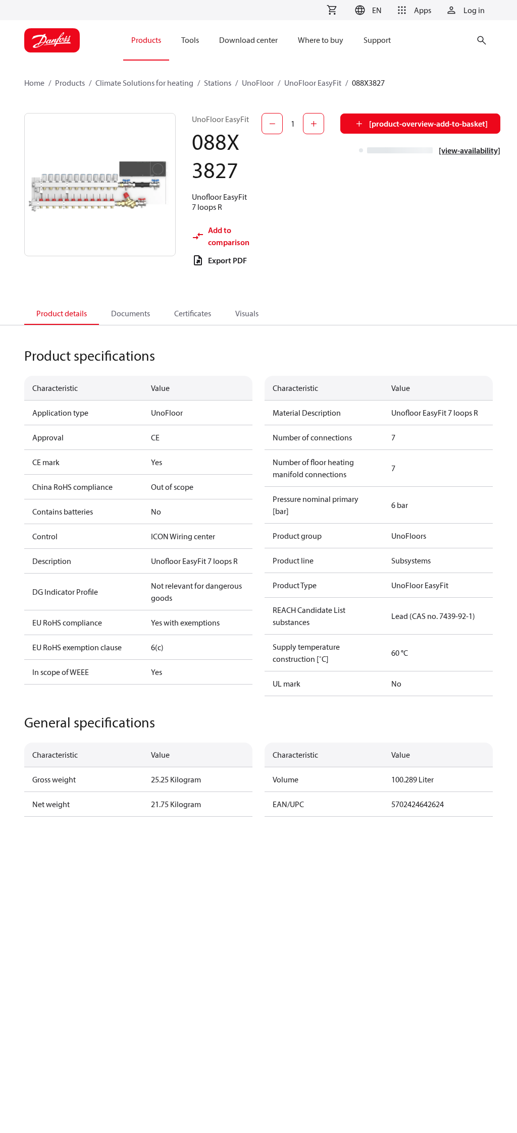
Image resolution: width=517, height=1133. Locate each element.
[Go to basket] (332, 10)
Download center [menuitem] (248, 40)
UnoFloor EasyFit (312, 83)
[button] (367, 10)
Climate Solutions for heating (144, 83)
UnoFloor (258, 83)
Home (34, 83)
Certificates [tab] (192, 313)
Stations (217, 83)
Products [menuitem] (146, 40)
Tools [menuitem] (190, 40)
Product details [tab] (61, 313)
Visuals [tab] (246, 313)
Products (70, 83)
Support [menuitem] (377, 40)
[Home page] (52, 40)
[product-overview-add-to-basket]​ (428, 124)
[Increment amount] (313, 123)
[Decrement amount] (272, 123)
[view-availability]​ (469, 150)
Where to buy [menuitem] (320, 40)
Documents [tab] (130, 313)
